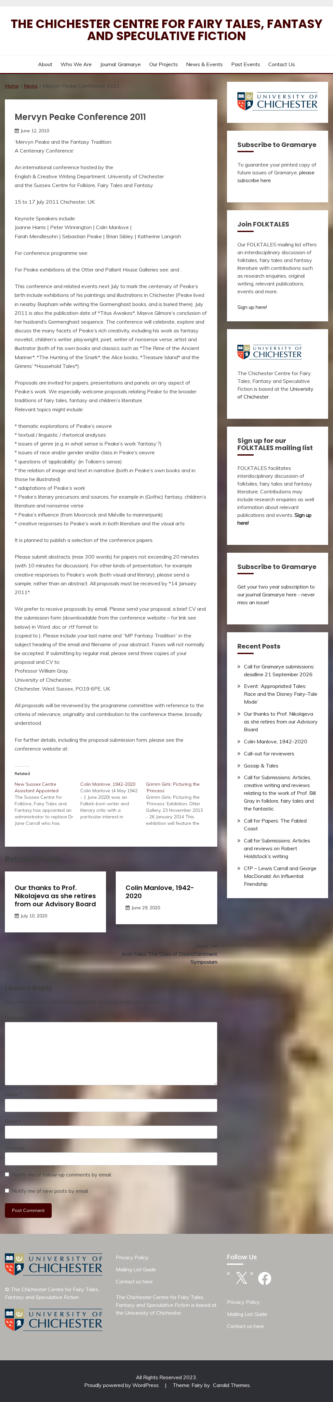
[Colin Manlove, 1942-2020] (113, 800)
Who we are (76, 64)
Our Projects (163, 64)
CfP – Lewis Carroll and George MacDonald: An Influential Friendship (280, 876)
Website (15, 1148)
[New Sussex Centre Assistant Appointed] (47, 803)
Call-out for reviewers (269, 753)
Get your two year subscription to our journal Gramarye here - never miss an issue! (276, 594)
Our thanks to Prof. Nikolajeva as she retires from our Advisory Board (55, 896)
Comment (18, 1017)
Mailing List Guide (136, 1269)
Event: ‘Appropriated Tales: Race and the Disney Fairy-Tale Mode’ (280, 694)
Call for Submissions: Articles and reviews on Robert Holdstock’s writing (277, 848)
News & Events (204, 64)
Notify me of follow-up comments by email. (62, 1174)
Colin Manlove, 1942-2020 (160, 891)
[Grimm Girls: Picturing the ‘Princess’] (179, 803)
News (31, 85)
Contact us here (134, 1281)
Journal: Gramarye (120, 64)
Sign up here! (252, 307)
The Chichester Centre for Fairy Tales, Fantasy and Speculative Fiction (167, 29)
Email (13, 1121)
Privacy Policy (132, 1257)
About (45, 64)
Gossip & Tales (261, 765)
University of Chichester (153, 1312)
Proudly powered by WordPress (122, 1385)
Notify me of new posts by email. (50, 1191)
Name (13, 1094)
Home (12, 85)
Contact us (281, 64)
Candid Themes (231, 1385)
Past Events (245, 64)
